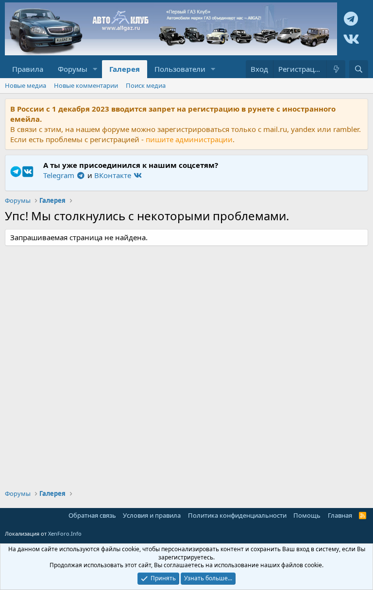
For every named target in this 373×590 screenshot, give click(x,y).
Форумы (72, 69)
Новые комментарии (86, 85)
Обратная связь (92, 515)
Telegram (59, 175)
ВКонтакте (113, 175)
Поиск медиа (146, 85)
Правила (27, 69)
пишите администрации (189, 139)
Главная (340, 515)
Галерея (124, 69)
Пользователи (179, 69)
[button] (95, 69)
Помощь (307, 515)
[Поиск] (358, 69)
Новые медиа (25, 85)
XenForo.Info (65, 533)
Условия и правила (152, 515)
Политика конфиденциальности (237, 515)
